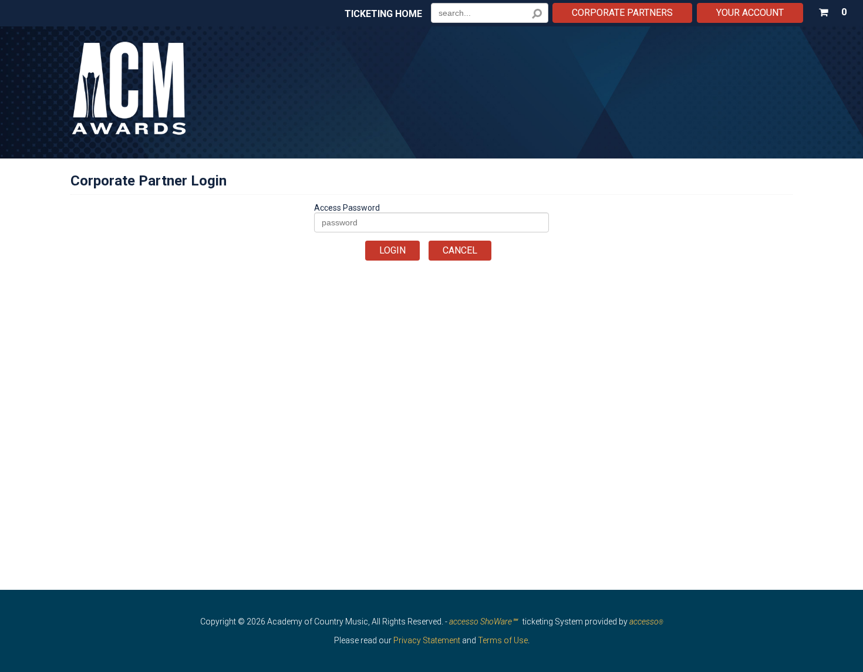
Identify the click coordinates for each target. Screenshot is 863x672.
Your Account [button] (750, 12)
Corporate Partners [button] (622, 12)
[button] (832, 10)
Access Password (347, 207)
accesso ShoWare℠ (483, 621)
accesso (646, 621)
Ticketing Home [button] (383, 14)
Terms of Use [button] (503, 640)
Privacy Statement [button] (426, 640)
